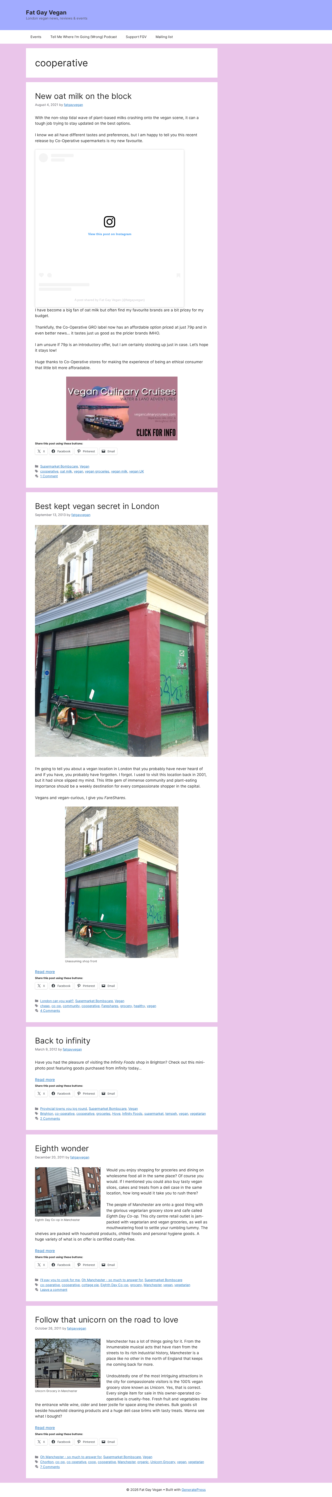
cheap (45, 1006)
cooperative (49, 471)
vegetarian (198, 1113)
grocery (126, 1006)
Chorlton (47, 1462)
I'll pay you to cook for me (60, 1280)
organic (143, 1462)
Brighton (46, 1113)
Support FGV (136, 37)
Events (35, 37)
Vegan (84, 466)
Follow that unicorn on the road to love (106, 1319)
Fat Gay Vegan (46, 12)
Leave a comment (53, 1290)
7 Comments (50, 1467)
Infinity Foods (132, 1113)
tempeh (171, 1113)
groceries (103, 1113)
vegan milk (119, 471)
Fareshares (109, 1006)
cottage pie (90, 1285)
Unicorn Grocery (162, 1462)
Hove (116, 1113)
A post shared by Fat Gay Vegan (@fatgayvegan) (110, 300)
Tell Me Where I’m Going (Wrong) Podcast (83, 37)
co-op (56, 1006)
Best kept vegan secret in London (97, 506)
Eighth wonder (62, 1148)
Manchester (152, 1285)
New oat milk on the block (83, 96)
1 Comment (49, 476)
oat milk (66, 471)
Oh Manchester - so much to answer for (112, 1280)
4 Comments (50, 1010)
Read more (45, 971)
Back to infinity (62, 1040)
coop (92, 1462)
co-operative (65, 1113)
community (71, 1006)
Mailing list (164, 37)
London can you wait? (56, 1001)
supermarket (154, 1113)
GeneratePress (194, 1489)
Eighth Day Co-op (114, 1285)
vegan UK (136, 471)
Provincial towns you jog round (63, 1108)
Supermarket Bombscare (59, 466)
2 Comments (50, 1118)
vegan (78, 471)
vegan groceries (97, 471)
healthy (139, 1006)
